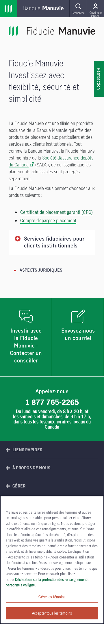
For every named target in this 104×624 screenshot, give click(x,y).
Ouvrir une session (96, 14)
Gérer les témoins (51, 596)
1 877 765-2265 (52, 402)
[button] (78, 8)
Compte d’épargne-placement (48, 220)
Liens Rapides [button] (27, 449)
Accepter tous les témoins (52, 613)
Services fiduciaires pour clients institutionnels (54, 242)
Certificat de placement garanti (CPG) (56, 212)
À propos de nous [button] (31, 468)
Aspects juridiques (41, 270)
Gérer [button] (18, 486)
